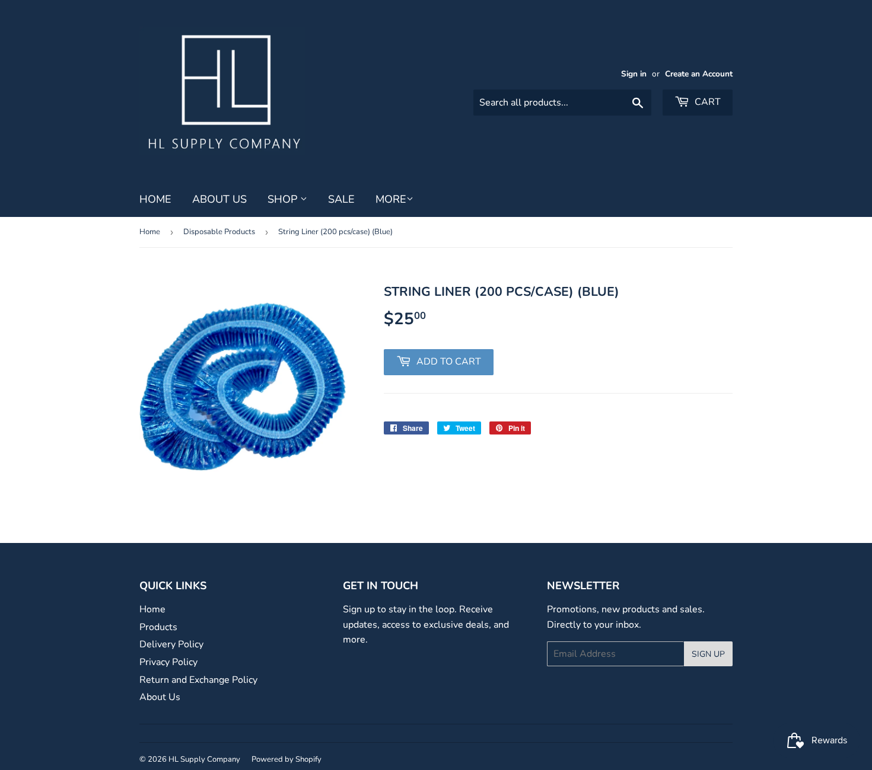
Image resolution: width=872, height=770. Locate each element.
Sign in (634, 73)
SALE (341, 199)
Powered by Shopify (287, 759)
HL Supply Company (204, 759)
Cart (706, 101)
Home (155, 199)
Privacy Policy (168, 662)
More (390, 199)
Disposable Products (219, 231)
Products (158, 627)
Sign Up (708, 654)
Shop (284, 199)
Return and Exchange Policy (198, 679)
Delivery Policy (171, 644)
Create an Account (699, 73)
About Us (219, 199)
